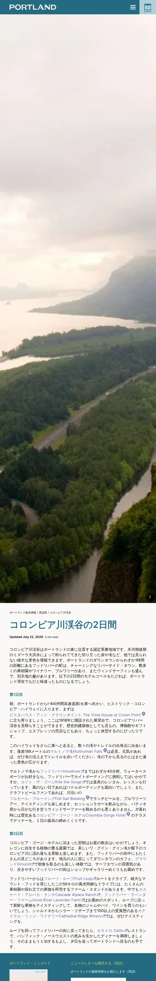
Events (147, 9)
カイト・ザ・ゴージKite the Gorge (51, 782)
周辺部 (43, 612)
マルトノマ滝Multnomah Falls (76, 751)
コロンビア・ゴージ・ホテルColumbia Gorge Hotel (81, 815)
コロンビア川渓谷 (60, 612)
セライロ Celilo (110, 930)
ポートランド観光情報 (23, 612)
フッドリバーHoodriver (60, 771)
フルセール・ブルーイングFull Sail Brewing (47, 798)
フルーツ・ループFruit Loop (68, 878)
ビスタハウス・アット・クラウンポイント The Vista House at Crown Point (75, 715)
